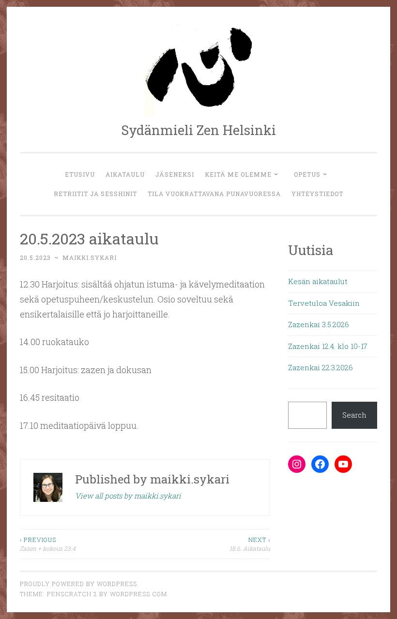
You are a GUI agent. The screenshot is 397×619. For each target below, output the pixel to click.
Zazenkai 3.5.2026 (318, 324)
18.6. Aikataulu (249, 544)
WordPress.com (138, 594)
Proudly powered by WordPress (78, 584)
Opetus (307, 174)
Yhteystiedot (317, 193)
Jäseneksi (174, 174)
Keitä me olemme (238, 174)
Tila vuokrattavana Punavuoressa (214, 193)
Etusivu (80, 174)
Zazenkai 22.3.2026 (320, 367)
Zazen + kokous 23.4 (48, 544)
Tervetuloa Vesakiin (324, 303)
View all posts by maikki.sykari (128, 495)
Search (354, 415)
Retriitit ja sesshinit (95, 193)
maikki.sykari (89, 257)
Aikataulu (125, 174)
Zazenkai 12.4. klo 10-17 (327, 346)
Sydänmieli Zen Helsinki (198, 129)
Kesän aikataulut (318, 281)
